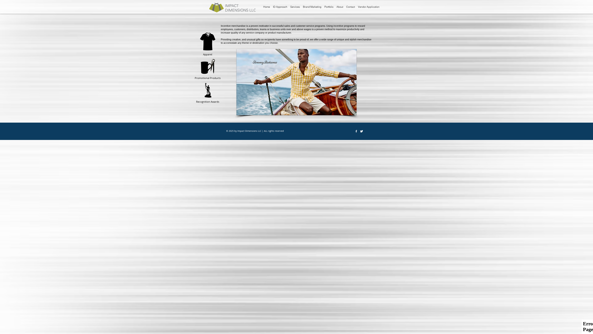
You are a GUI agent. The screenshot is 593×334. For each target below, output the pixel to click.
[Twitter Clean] (361, 131)
